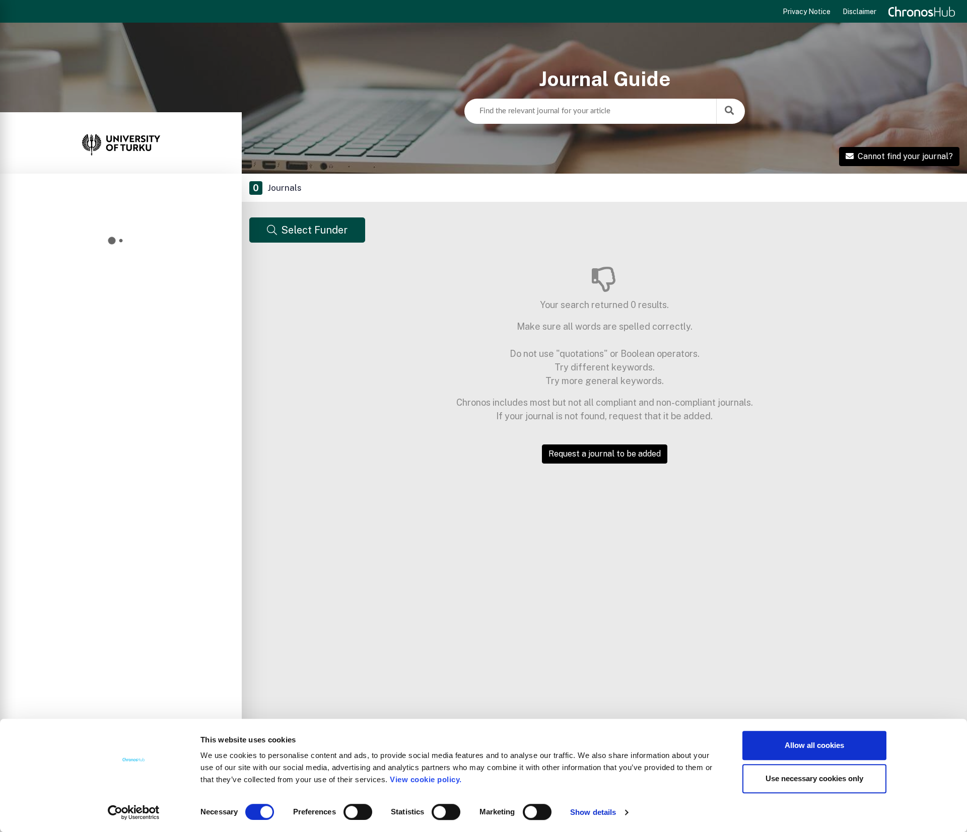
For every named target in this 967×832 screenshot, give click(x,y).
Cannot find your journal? (905, 156)
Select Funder (314, 230)
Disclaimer (859, 12)
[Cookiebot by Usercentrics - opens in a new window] (134, 812)
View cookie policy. (428, 779)
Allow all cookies (814, 745)
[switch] (357, 812)
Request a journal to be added (604, 454)
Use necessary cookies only (814, 778)
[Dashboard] (121, 143)
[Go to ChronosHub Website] (921, 12)
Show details (593, 812)
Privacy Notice (807, 12)
